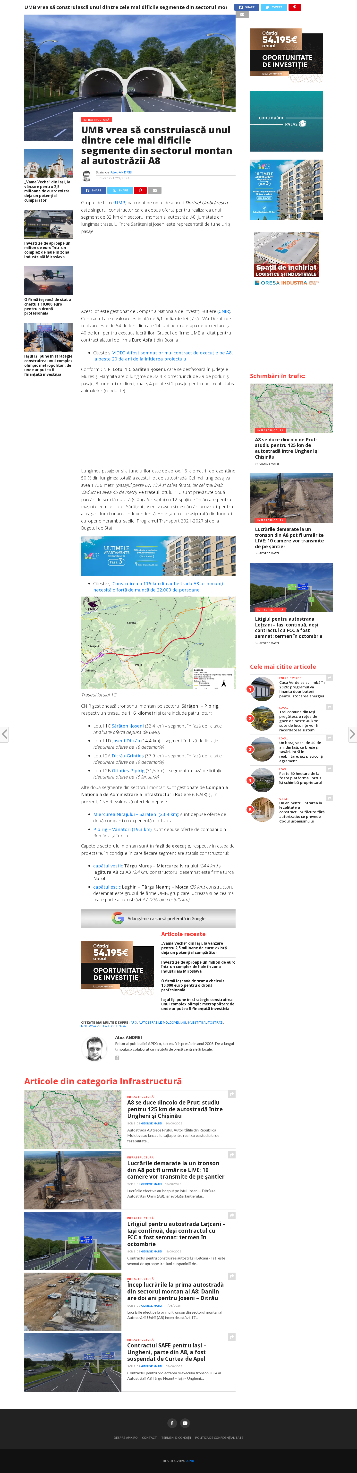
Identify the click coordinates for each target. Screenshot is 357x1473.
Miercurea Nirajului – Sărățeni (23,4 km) (135, 814)
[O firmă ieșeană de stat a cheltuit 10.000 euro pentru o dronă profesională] (48, 293)
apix (134, 1022)
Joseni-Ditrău (126, 740)
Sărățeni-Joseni (128, 726)
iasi (183, 1022)
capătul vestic (108, 866)
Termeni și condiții (176, 1437)
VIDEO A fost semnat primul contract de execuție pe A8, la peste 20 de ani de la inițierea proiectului (163, 356)
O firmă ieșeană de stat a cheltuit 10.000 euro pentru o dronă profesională (47, 306)
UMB (120, 202)
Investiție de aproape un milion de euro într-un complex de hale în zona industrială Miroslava (47, 250)
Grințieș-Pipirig (128, 770)
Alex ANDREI (121, 172)
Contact (149, 1437)
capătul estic (107, 887)
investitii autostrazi (205, 1022)
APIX (190, 1461)
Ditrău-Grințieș (128, 756)
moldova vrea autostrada (103, 1026)
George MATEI (151, 1123)
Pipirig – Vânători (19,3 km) (122, 829)
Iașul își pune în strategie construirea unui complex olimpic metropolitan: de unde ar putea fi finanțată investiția (48, 365)
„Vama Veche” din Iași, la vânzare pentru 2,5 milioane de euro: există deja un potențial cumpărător (47, 191)
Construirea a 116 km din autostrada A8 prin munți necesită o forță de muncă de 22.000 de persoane (158, 586)
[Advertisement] (158, 274)
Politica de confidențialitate (219, 1437)
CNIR (224, 311)
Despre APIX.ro (126, 1437)
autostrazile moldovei (159, 1022)
